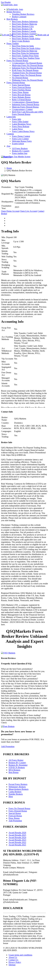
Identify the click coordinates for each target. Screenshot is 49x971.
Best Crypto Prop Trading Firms (26, 58)
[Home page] (15, 9)
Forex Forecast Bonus (21, 87)
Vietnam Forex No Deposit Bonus (26, 75)
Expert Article (18, 143)
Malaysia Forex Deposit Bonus (25, 107)
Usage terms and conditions (20, 955)
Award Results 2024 (17, 837)
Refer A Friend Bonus (21, 99)
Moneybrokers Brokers (18, 789)
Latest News (17, 129)
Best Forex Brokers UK (22, 29)
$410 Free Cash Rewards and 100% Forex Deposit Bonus (27, 113)
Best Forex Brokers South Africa (26, 38)
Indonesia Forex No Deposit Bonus (27, 68)
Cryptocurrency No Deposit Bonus (27, 63)
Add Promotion (7, 746)
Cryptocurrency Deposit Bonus (25, 102)
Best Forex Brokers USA (23, 26)
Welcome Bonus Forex (22, 141)
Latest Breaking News (21, 124)
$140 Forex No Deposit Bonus (25, 70)
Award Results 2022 (17, 842)
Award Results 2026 (17, 832)
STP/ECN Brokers (17, 767)
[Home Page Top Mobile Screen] (15, 156)
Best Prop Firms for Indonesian (25, 53)
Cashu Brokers (15, 791)
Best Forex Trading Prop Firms (25, 56)
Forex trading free (19, 153)
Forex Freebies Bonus (21, 90)
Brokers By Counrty (21, 151)
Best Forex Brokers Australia (24, 34)
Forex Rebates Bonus (21, 97)
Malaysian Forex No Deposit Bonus (27, 65)
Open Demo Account (10, 211)
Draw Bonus (14, 818)
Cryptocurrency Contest (22, 109)
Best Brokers (12, 19)
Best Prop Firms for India (23, 46)
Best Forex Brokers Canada (24, 31)
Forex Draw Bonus (20, 92)
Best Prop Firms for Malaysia (24, 51)
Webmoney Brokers (17, 787)
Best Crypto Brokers (21, 41)
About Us (13, 957)
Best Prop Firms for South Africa (26, 48)
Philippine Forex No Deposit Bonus (27, 80)
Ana (8, 146)
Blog (11, 796)
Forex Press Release (20, 126)
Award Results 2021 (17, 845)
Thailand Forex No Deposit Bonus (27, 73)
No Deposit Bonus (20, 77)
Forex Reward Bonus (21, 95)
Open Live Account (28, 211)
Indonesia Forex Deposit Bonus (25, 104)
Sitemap (12, 965)
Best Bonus (14, 772)
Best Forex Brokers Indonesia (25, 21)
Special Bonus (15, 813)
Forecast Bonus (15, 816)
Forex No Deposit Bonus (17, 60)
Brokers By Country (17, 762)
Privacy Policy (15, 962)
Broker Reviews (14, 12)
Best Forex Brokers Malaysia (24, 24)
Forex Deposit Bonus (16, 82)
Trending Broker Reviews (23, 14)
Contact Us (13, 960)
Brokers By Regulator (18, 765)
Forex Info (16, 119)
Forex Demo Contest (21, 136)
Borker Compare (19, 16)
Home (9, 168)
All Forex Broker (16, 760)
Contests (10, 134)
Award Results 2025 (17, 835)
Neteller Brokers (16, 794)
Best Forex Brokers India (23, 36)
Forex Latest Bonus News (23, 131)
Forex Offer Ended (20, 121)
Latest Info (11, 117)
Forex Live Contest (20, 139)
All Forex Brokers (20, 148)
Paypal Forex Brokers (18, 784)
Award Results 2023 (17, 840)
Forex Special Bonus (21, 85)
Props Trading (13, 43)
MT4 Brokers (14, 770)
